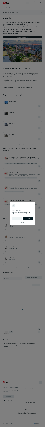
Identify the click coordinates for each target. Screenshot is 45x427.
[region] (22, 213)
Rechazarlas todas (17, 218)
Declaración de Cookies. (25, 215)
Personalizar (22, 222)
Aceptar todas (28, 218)
